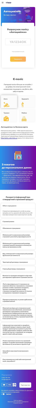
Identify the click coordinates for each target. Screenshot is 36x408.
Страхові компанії (18, 403)
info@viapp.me (6, 379)
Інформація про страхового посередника (18, 401)
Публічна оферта (18, 400)
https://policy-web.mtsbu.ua (9, 138)
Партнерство (25, 385)
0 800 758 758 (6, 377)
